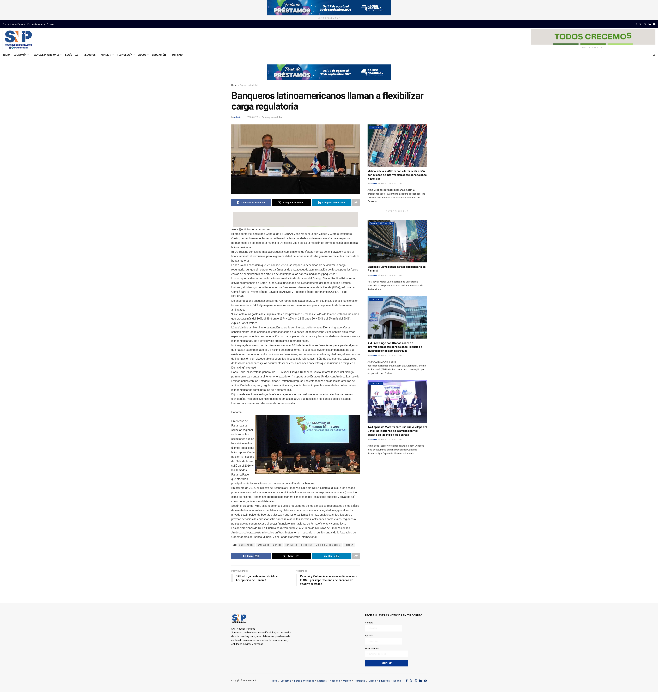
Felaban (349, 545)
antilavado (263, 545)
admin (237, 117)
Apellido (369, 635)
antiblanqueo (246, 545)
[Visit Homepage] (18, 39)
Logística (71, 54)
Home (234, 85)
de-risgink (306, 545)
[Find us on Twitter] (640, 24)
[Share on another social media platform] (356, 202)
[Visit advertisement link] (329, 7)
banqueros (291, 545)
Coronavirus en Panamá (14, 24)
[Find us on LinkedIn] (650, 24)
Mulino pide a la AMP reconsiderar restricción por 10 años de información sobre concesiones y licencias (397, 175)
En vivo (50, 24)
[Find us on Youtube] (654, 24)
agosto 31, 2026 (388, 183)
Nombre (369, 622)
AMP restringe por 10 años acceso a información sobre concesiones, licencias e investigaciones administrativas (395, 346)
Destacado (376, 128)
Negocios (89, 54)
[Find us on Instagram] (645, 24)
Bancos (277, 545)
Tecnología (124, 54)
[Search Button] (654, 55)
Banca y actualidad (249, 85)
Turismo (177, 54)
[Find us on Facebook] (636, 24)
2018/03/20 (252, 117)
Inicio (6, 54)
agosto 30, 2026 (388, 355)
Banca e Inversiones (46, 54)
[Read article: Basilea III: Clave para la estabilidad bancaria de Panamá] (397, 241)
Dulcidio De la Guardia (328, 545)
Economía (20, 54)
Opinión (106, 54)
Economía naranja (36, 24)
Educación (159, 54)
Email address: (372, 648)
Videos (142, 54)
